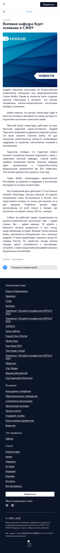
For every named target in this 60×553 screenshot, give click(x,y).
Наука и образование (17, 291)
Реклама (10, 476)
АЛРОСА (10, 326)
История (10, 466)
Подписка (11, 461)
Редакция (10, 471)
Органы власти (13, 411)
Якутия (6, 259)
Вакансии (10, 425)
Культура (10, 306)
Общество (11, 363)
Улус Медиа (12, 368)
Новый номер (13, 452)
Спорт (9, 301)
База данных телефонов (18, 391)
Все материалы (14, 486)
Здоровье (11, 296)
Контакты (10, 481)
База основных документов (20, 420)
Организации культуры (17, 406)
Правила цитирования (16, 536)
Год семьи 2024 (14, 346)
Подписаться (48, 4)
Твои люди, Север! (15, 351)
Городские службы (15, 416)
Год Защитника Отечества (19, 378)
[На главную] (4, 4)
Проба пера (12, 341)
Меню (29, 11)
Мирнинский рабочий (16, 373)
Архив (9, 456)
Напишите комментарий (24, 267)
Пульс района (13, 331)
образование (17, 259)
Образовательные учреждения (22, 396)
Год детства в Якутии (16, 336)
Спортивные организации (19, 401)
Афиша (9, 438)
